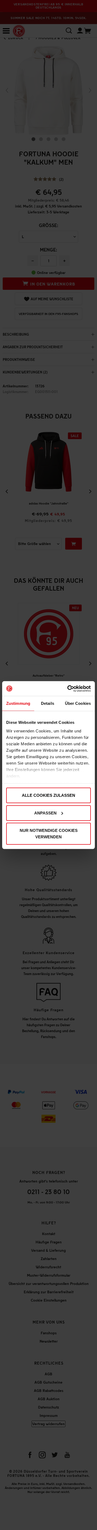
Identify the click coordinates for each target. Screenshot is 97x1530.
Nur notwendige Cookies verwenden (49, 833)
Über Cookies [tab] (78, 703)
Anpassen (45, 812)
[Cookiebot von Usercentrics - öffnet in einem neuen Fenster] (68, 688)
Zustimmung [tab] (18, 703)
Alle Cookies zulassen (48, 795)
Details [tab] (47, 703)
